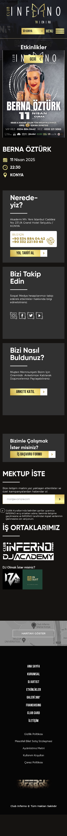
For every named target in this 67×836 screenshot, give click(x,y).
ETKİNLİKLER (33, 690)
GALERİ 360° (33, 697)
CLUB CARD (33, 713)
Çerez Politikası (33, 762)
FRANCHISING (33, 705)
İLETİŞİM (33, 721)
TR (36, 22)
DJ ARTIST (33, 682)
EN (43, 22)
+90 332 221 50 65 (27, 241)
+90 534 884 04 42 (28, 238)
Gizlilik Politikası (33, 734)
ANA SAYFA (33, 666)
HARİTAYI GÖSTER (34, 633)
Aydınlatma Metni (33, 748)
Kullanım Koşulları (33, 755)
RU (49, 22)
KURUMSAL (33, 674)
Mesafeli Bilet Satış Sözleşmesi (33, 741)
